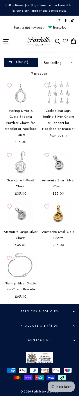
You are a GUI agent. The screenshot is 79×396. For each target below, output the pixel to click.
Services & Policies (39, 311)
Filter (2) (21, 62)
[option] (39, 7)
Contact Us (39, 340)
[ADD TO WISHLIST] (9, 85)
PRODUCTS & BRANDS (39, 325)
